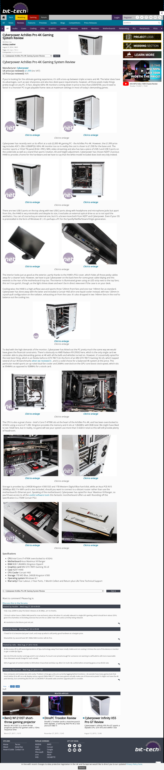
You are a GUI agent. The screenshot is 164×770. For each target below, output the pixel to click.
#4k (8, 50)
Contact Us (19, 750)
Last (17, 686)
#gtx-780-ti (14, 50)
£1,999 (28, 70)
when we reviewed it (42, 360)
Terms (17, 745)
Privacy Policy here (134, 764)
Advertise (19, 747)
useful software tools (39, 495)
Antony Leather (9, 44)
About (5, 747)
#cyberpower (17, 52)
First (4, 686)
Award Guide (8, 750)
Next (56, 56)
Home (5, 745)
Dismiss (82, 768)
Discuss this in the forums (15, 603)
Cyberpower (23, 68)
